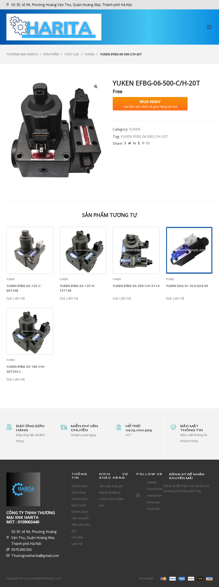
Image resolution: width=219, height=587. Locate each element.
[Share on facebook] (125, 143)
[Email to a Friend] (147, 143)
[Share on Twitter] (129, 143)
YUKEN (134, 129)
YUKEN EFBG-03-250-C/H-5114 (136, 286)
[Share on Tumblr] (139, 143)
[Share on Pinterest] (143, 143)
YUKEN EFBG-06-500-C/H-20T (144, 136)
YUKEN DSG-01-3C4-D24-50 (187, 286)
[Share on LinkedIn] (134, 143)
